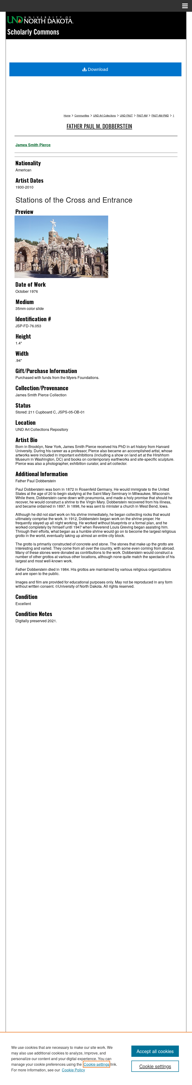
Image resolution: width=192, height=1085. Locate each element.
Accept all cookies (155, 1051)
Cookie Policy (73, 1070)
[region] (96, 1058)
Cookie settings (96, 1064)
